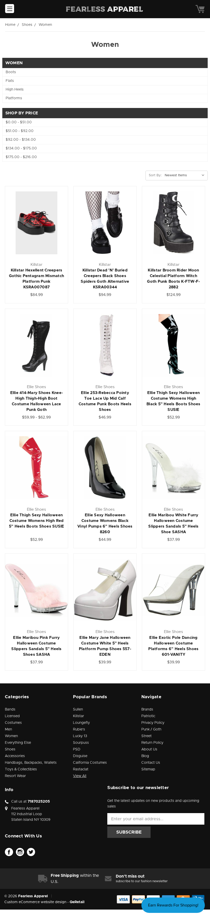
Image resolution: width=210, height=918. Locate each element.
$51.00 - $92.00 (20, 131)
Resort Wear (15, 776)
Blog (145, 756)
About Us (149, 749)
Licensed (12, 716)
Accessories (15, 756)
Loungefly (81, 723)
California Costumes (90, 762)
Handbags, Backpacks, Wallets (31, 762)
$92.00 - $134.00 (21, 139)
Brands (147, 709)
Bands (10, 709)
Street (146, 736)
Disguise (80, 756)
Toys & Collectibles (21, 769)
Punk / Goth (151, 729)
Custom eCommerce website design (35, 902)
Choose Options (36, 234)
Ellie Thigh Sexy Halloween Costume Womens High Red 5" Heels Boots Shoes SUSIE (36, 520)
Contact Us (150, 762)
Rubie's (79, 729)
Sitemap (148, 769)
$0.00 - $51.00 (19, 122)
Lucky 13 (80, 736)
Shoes (10, 749)
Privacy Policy (152, 723)
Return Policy (152, 743)
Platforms (14, 98)
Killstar (78, 716)
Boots (11, 72)
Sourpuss (81, 743)
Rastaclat (80, 769)
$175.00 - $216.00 (21, 157)
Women (11, 736)
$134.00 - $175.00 (21, 148)
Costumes (13, 723)
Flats (10, 81)
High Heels (15, 89)
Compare (35, 223)
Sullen (78, 709)
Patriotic (148, 716)
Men (8, 729)
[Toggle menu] (9, 8)
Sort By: (155, 175)
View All (79, 776)
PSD (76, 749)
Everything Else (18, 743)
